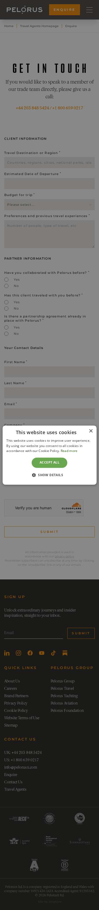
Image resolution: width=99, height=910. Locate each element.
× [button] (91, 431)
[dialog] (49, 455)
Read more (69, 451)
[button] (49, 475)
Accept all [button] (49, 462)
